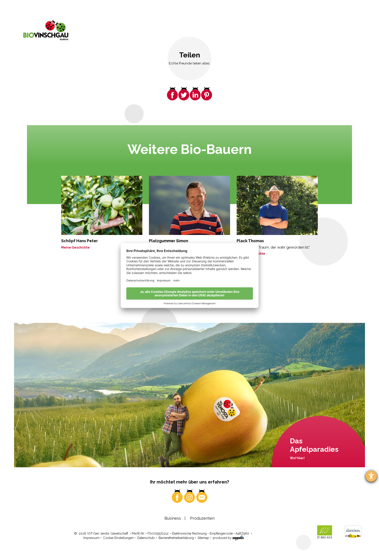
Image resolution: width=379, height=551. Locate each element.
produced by (222, 538)
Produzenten (202, 518)
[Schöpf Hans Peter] (101, 205)
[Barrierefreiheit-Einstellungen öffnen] (371, 476)
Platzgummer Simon (168, 240)
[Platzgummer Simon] (189, 205)
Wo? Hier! (297, 458)
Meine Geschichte (75, 247)
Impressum (91, 538)
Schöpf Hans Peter (79, 240)
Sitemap (203, 538)
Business (172, 518)
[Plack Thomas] (277, 205)
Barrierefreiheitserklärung (176, 538)
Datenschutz (146, 538)
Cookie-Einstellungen (118, 538)
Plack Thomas (250, 240)
